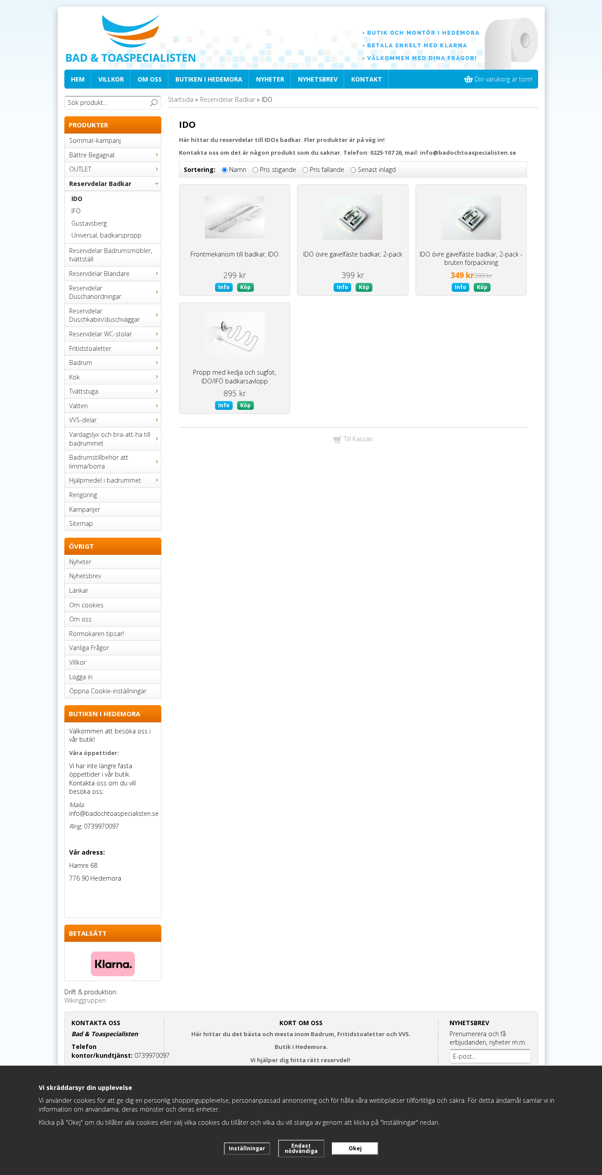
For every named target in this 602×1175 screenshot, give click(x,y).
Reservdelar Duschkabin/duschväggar (104, 315)
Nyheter (270, 79)
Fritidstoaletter (90, 348)
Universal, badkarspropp (106, 235)
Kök (74, 377)
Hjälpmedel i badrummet (105, 480)
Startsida (180, 99)
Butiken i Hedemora (208, 79)
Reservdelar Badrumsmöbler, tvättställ (110, 255)
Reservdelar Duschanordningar (95, 292)
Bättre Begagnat (92, 155)
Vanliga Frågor (89, 647)
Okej (355, 1148)
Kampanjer (84, 509)
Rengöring (83, 495)
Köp (245, 287)
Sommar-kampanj (95, 140)
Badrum (80, 362)
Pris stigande (278, 169)
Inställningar (247, 1148)
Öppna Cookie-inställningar (107, 691)
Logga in (81, 677)
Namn (237, 169)
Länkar (78, 590)
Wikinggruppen (85, 1000)
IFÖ (76, 211)
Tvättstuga (83, 391)
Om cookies (86, 605)
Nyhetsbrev (318, 79)
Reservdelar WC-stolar (100, 334)
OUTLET (80, 169)
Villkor (111, 79)
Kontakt (366, 79)
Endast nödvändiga (301, 1148)
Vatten (78, 406)
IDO (76, 198)
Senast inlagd (377, 169)
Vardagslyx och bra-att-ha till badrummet (109, 438)
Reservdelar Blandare (99, 273)
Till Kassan (357, 439)
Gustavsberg (89, 223)
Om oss (149, 79)
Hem (78, 79)
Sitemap (81, 523)
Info (224, 287)
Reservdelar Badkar (100, 183)
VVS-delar (83, 420)
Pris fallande (327, 169)
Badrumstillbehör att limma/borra (98, 461)
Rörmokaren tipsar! (96, 633)
